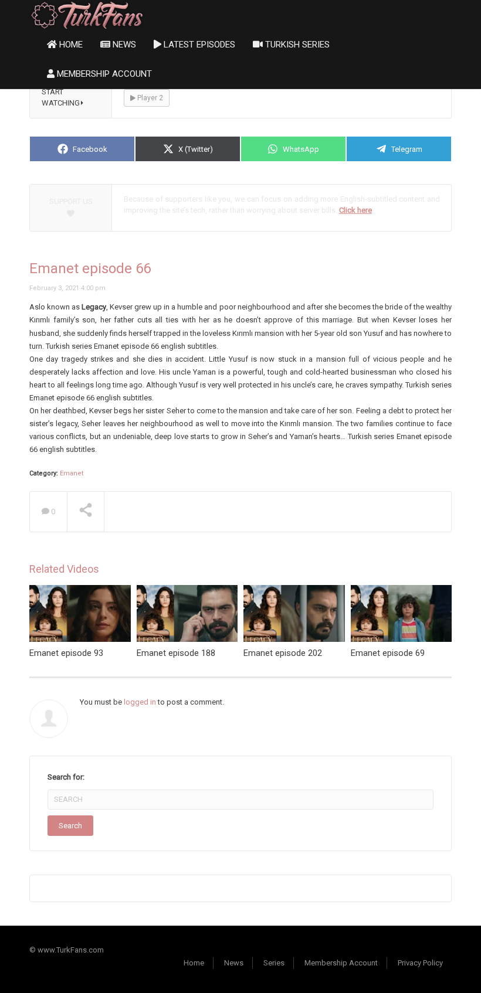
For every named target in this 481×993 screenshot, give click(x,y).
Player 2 (149, 98)
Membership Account (103, 74)
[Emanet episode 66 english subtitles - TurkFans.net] (87, 14)
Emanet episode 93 (66, 653)
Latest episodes (198, 44)
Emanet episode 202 (282, 653)
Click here (355, 210)
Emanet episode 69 (388, 653)
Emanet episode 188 (176, 653)
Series (273, 962)
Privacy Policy (420, 962)
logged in (140, 702)
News (123, 44)
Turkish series (296, 44)
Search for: (66, 777)
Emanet (71, 473)
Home (70, 44)
